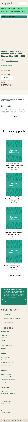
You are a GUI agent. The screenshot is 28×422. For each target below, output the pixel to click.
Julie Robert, (10, 99)
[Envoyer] (24, 301)
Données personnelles (6, 401)
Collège (8, 8)
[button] (14, 16)
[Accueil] (7, 3)
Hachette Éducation (6, 65)
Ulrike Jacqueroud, (19, 99)
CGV (2, 410)
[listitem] (2, 328)
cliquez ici (17, 297)
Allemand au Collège (15, 8)
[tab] (14, 135)
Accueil (2, 8)
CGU (2, 408)
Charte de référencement (6, 412)
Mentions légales (5, 405)
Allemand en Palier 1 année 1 (7, 9)
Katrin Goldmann (5, 100)
